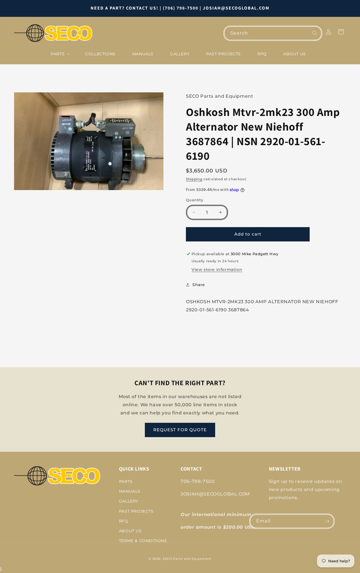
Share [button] (198, 284)
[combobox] (273, 33)
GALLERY (128, 501)
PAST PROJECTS (136, 511)
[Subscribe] (327, 521)
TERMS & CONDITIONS (143, 540)
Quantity (194, 200)
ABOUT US (130, 530)
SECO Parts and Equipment (187, 559)
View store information (217, 269)
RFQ (123, 521)
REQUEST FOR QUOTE (180, 429)
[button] (59, 54)
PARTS (126, 481)
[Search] (315, 33)
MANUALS (129, 491)
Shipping (194, 179)
